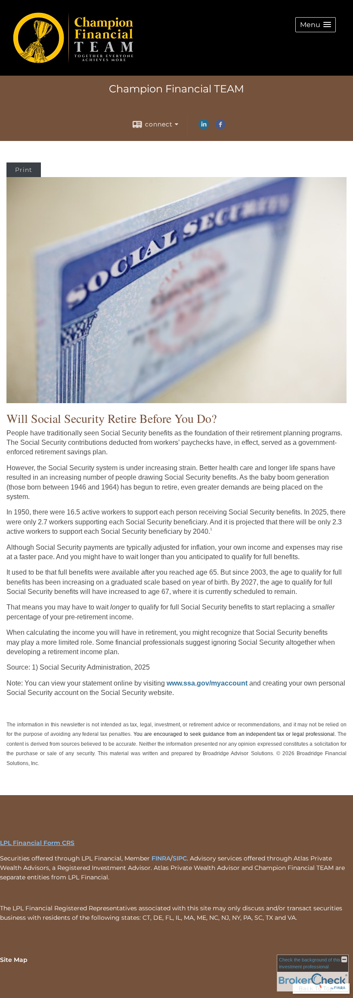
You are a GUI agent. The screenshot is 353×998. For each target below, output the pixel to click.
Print (23, 170)
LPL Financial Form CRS (37, 843)
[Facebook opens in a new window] (220, 127)
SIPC (180, 858)
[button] (315, 24)
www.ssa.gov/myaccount (207, 683)
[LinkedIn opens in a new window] (203, 127)
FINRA (161, 858)
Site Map (14, 960)
